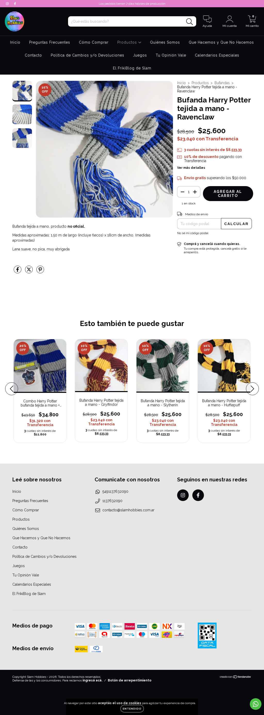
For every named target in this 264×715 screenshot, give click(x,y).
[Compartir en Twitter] (29, 272)
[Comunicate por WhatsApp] (255, 704)
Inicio (15, 42)
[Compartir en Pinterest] (40, 272)
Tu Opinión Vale (171, 55)
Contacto (33, 55)
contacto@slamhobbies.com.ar (128, 510)
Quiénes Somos (165, 42)
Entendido (132, 708)
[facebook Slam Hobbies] (15, 4)
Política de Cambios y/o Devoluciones (87, 55)
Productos (127, 42)
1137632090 (112, 501)
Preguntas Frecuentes (49, 42)
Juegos (140, 55)
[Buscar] (190, 22)
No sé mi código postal (192, 233)
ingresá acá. (92, 680)
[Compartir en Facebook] (18, 272)
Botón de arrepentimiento (129, 680)
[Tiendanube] (235, 677)
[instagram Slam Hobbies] (8, 4)
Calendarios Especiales (217, 55)
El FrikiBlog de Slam (132, 68)
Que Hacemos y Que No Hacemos (221, 42)
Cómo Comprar (94, 42)
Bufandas (222, 83)
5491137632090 (115, 491)
